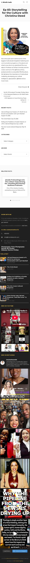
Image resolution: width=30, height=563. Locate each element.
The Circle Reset (6, 119)
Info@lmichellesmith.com (11, 237)
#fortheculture (24, 72)
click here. (25, 225)
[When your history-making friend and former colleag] (15, 443)
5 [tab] (16, 200)
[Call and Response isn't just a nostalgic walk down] (15, 503)
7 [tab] (19, 200)
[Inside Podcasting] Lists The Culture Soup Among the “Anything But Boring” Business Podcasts (15, 182)
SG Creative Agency (18, 560)
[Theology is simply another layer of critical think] (15, 533)
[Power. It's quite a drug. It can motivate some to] (15, 413)
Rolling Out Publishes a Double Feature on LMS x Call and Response (17, 278)
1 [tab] (10, 200)
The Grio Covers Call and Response (11, 127)
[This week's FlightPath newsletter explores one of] (15, 473)
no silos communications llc (12, 558)
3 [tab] (13, 200)
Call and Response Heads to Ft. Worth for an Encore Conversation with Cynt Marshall (17, 259)
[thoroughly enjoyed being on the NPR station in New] (15, 383)
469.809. (6, 233)
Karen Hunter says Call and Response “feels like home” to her (17, 297)
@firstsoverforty (19, 70)
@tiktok (19, 78)
